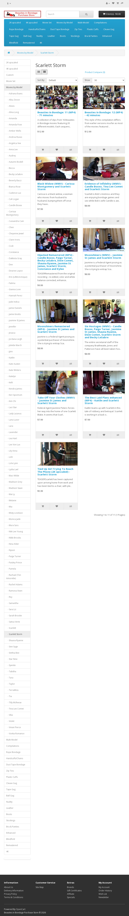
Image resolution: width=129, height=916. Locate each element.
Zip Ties (78, 29)
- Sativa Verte (13, 621)
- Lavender (12, 432)
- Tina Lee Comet (15, 708)
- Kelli (9, 382)
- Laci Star (11, 407)
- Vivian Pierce (13, 727)
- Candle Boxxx (14, 205)
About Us (8, 887)
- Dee (9, 264)
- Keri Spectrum (14, 394)
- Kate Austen (13, 363)
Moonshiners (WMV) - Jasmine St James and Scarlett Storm (103, 256)
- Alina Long (12, 112)
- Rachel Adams (14, 584)
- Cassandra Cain (15, 221)
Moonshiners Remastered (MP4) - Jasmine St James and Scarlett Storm (55, 329)
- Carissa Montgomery (12, 213)
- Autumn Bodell (14, 161)
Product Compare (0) (95, 72)
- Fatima (10, 283)
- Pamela (11, 568)
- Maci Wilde (12, 475)
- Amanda (11, 118)
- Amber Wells (13, 130)
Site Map (40, 887)
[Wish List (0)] (113, 3)
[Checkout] (122, 3)
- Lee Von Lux (13, 444)
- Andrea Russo (14, 137)
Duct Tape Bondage (59, 29)
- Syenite (11, 665)
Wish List (103, 894)
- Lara (9, 426)
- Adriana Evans (14, 93)
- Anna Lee (12, 149)
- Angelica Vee (13, 143)
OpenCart (20, 909)
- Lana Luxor (12, 419)
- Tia (9, 696)
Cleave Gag (108, 29)
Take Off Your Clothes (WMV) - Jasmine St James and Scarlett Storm (56, 400)
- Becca (10, 168)
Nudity (39, 36)
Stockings (75, 36)
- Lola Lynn (12, 463)
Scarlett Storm (47, 52)
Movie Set (47, 22)
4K (41, 42)
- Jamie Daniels (14, 308)
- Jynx (9, 351)
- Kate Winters (13, 370)
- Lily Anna (11, 450)
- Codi (9, 245)
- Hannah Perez (14, 295)
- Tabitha (11, 671)
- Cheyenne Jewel (15, 233)
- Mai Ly (10, 494)
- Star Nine (11, 659)
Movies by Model (65, 22)
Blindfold (13, 42)
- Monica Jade (13, 519)
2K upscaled (15, 22)
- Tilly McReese (14, 702)
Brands (70, 887)
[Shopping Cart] (118, 3)
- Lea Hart (11, 438)
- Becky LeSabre (14, 174)
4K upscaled (31, 22)
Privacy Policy (10, 894)
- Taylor (10, 683)
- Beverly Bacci (14, 180)
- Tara (9, 677)
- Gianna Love (13, 289)
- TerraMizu (12, 690)
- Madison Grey (14, 481)
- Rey (9, 597)
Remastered (29, 42)
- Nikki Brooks (13, 537)
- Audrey (11, 155)
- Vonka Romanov (15, 733)
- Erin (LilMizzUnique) (16, 277)
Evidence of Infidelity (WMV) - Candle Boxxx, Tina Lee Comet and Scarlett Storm (104, 186)
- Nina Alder (12, 543)
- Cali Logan (12, 199)
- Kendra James (14, 388)
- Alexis (10, 106)
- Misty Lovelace (14, 512)
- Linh (9, 457)
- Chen (10, 227)
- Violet (10, 721)
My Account (104, 887)
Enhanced (107, 36)
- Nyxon (10, 550)
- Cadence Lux (13, 192)
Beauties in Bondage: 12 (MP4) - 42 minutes (104, 114)
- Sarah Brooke (14, 615)
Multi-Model (83, 22)
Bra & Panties (91, 36)
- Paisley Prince (14, 562)
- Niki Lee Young (14, 531)
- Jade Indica (12, 301)
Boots (63, 36)
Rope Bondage (16, 29)
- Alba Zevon (13, 99)
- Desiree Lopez (14, 270)
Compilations (100, 22)
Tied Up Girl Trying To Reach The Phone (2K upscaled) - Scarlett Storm (55, 471)
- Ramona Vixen (14, 590)
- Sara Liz (11, 609)
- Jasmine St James (15, 320)
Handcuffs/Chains (37, 29)
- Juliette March (14, 345)
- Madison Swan (14, 488)
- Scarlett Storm (14, 634)
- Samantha (12, 603)
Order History (105, 890)
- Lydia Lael (12, 469)
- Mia (9, 506)
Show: (87, 80)
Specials (71, 897)
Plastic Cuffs (92, 29)
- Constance (12, 252)
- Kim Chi (11, 401)
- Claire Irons (13, 239)
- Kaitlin (10, 357)
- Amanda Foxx (14, 124)
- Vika (9, 714)
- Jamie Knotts (13, 314)
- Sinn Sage (12, 646)
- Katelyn (11, 376)
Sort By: (41, 80)
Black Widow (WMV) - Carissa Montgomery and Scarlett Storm (55, 186)
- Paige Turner (13, 556)
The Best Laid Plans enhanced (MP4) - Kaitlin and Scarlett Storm (103, 400)
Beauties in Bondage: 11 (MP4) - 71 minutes (56, 114)
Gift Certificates (74, 890)
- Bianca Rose (13, 186)
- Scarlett (11, 628)
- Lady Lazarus (13, 413)
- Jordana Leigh (14, 339)
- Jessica (10, 332)
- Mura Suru (12, 525)
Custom (10, 74)
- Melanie (11, 500)
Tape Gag (13, 36)
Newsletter (104, 897)
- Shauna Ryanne (14, 640)
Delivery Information (14, 890)
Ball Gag (27, 36)
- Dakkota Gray (14, 258)
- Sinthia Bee (12, 652)
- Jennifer (11, 326)
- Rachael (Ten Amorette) (13, 577)
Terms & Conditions (13, 897)
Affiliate (70, 894)
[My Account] (108, 3)
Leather (51, 36)
